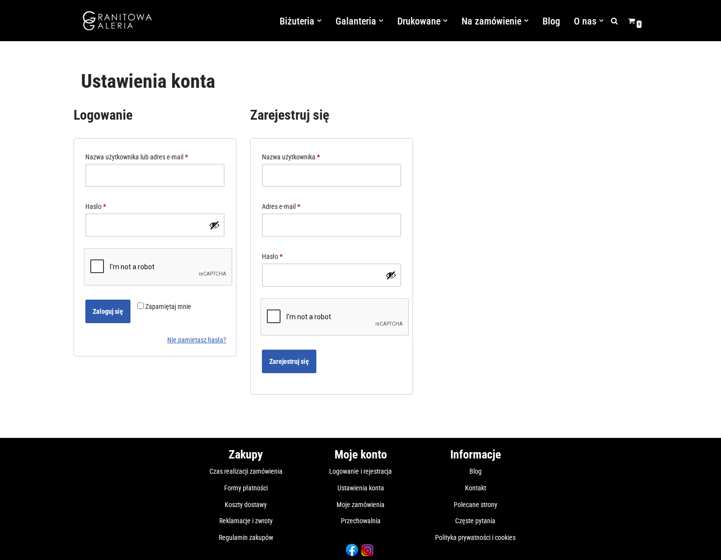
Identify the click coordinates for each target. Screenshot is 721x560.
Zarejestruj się (289, 361)
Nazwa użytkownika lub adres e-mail (136, 158)
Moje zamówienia (360, 505)
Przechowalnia (361, 521)
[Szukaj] (614, 21)
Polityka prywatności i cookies (475, 537)
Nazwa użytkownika (291, 158)
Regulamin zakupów (246, 537)
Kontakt (475, 488)
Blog (551, 21)
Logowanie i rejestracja (360, 471)
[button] (319, 20)
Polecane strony (475, 505)
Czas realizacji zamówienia (246, 471)
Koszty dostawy (246, 505)
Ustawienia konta (360, 488)
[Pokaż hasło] (214, 225)
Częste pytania (475, 521)
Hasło (95, 207)
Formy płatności (246, 488)
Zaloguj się (108, 311)
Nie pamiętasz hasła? (196, 340)
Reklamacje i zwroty (246, 521)
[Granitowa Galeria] (117, 20)
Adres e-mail (281, 207)
